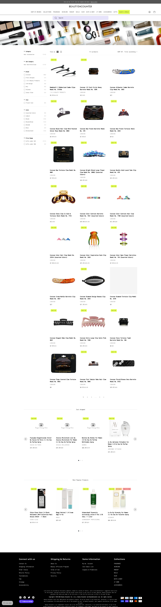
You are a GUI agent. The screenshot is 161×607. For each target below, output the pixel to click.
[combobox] (80, 18)
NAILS (116, 573)
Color (27, 110)
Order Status (23, 570)
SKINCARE (117, 566)
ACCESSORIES (118, 585)
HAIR (115, 576)
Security (54, 576)
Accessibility (24, 585)
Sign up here (94, 1)
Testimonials (23, 576)
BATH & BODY (118, 579)
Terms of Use (55, 570)
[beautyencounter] (80, 6)
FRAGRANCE (117, 563)
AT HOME (116, 582)
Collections (119, 559)
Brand (27, 71)
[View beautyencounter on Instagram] (20, 597)
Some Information (91, 559)
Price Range (29, 138)
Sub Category (30, 61)
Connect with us (27, 559)
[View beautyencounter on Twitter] (29, 597)
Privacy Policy (56, 573)
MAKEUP (116, 570)
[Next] (135, 439)
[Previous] (25, 439)
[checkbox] (35, 54)
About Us (54, 563)
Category (28, 51)
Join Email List (88, 566)
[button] (47, 12)
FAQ (20, 579)
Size (27, 100)
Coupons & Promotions (89, 570)
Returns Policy (24, 573)
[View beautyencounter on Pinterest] (33, 597)
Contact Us (22, 563)
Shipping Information (26, 566)
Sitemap (21, 582)
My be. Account (87, 563)
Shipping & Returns (60, 559)
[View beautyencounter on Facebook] (24, 597)
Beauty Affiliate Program (60, 566)
